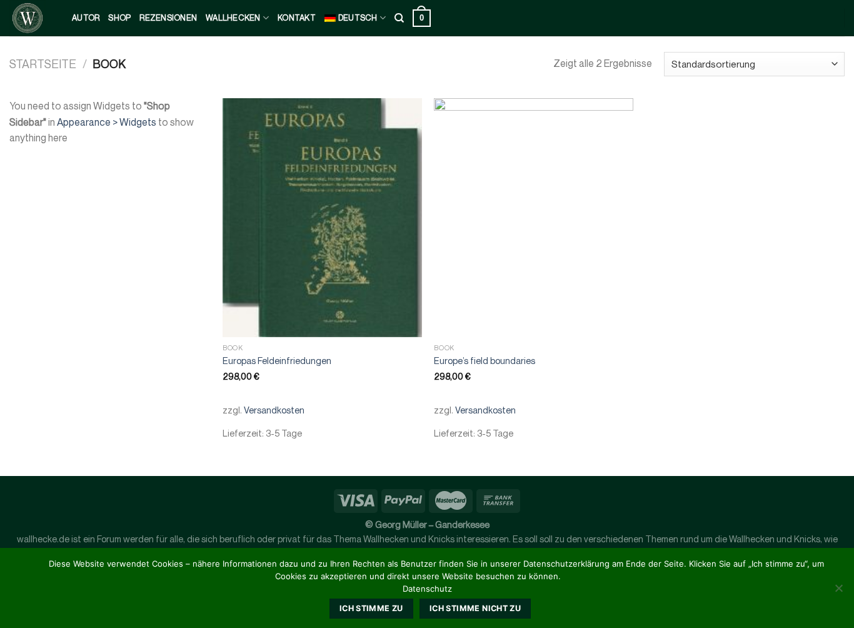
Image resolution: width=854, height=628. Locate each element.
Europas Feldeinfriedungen (277, 360)
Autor (85, 18)
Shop (119, 18)
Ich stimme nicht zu (475, 608)
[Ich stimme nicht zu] (838, 592)
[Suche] (399, 18)
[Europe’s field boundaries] (533, 217)
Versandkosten (274, 410)
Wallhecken (233, 18)
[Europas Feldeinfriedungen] (322, 217)
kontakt (297, 18)
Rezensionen (168, 18)
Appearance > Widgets (106, 122)
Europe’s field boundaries (484, 360)
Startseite (42, 64)
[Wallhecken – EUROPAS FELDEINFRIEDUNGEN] (31, 18)
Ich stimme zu (371, 608)
